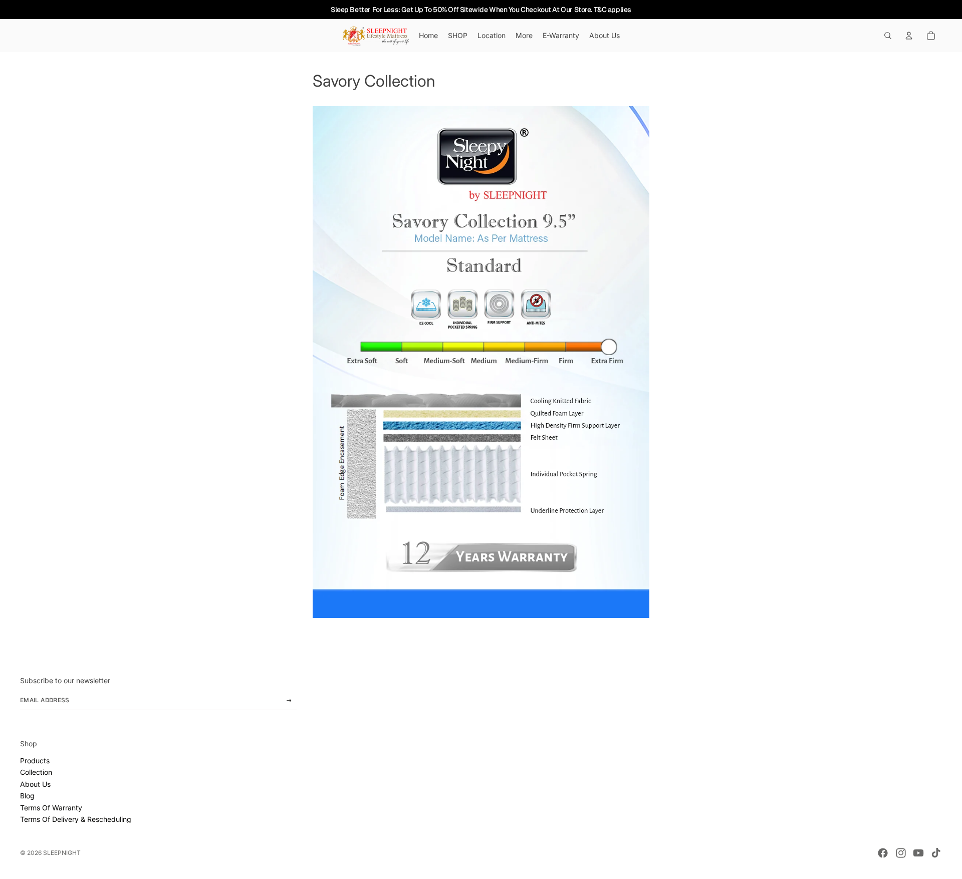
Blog (27, 795)
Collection (36, 772)
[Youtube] (918, 853)
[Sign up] (289, 700)
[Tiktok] (936, 853)
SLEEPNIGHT (62, 852)
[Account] (909, 36)
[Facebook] (883, 853)
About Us (35, 784)
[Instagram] (901, 853)
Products (35, 760)
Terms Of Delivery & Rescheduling (75, 819)
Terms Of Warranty (51, 807)
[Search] (888, 36)
